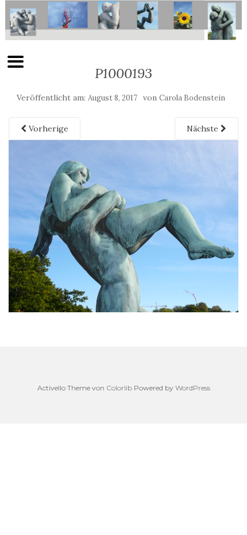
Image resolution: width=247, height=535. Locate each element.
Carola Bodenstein (192, 98)
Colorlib (119, 387)
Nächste (204, 128)
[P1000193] (123, 225)
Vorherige (47, 128)
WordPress (192, 387)
